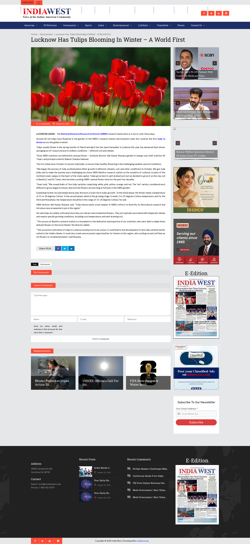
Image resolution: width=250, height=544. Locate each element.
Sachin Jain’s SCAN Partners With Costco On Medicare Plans (194, 73)
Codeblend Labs (142, 541)
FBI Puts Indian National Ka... (149, 483)
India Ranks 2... (102, 467)
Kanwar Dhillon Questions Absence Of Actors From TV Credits (195, 153)
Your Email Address (187, 408)
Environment (46, 34)
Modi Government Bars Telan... (150, 490)
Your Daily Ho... (102, 480)
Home (34, 34)
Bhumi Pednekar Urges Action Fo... (52, 383)
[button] (196, 63)
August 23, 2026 (104, 472)
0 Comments (44, 124)
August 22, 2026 (104, 497)
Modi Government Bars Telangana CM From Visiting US (194, 113)
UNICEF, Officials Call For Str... (100, 383)
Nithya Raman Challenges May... (150, 468)
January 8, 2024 (62, 124)
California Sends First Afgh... (148, 475)
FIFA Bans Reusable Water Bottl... (144, 383)
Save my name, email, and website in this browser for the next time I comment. (48, 329)
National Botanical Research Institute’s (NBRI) (84, 134)
